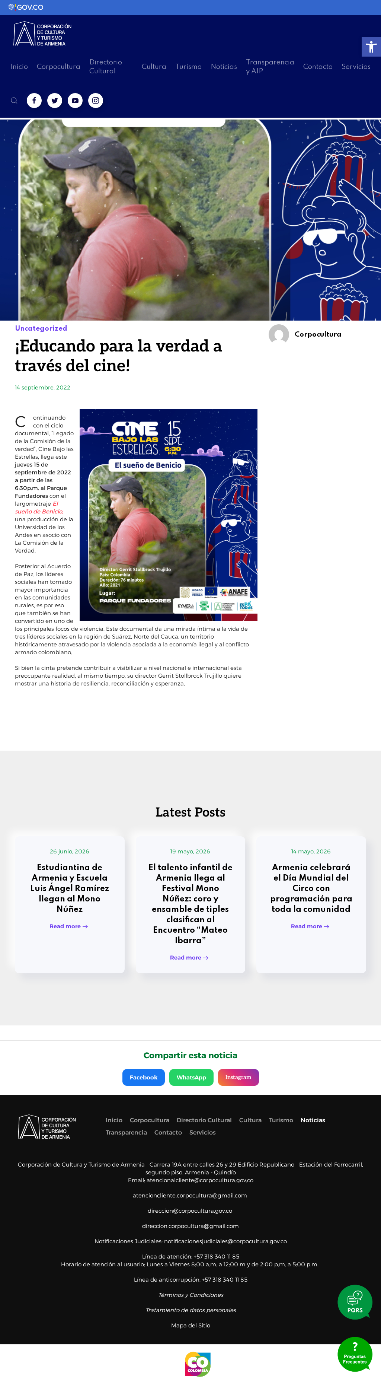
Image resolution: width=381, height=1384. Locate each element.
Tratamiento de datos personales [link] (190, 1310)
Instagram (238, 1077)
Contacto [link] (318, 66)
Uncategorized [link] (41, 328)
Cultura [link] (154, 66)
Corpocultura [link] (58, 66)
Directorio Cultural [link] (105, 67)
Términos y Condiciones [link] (190, 1294)
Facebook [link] (143, 1077)
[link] (371, 47)
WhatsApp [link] (191, 1077)
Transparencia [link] (126, 1132)
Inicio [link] (19, 66)
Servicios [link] (356, 66)
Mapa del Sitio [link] (190, 1325)
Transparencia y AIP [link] (270, 67)
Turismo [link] (188, 66)
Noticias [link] (224, 66)
